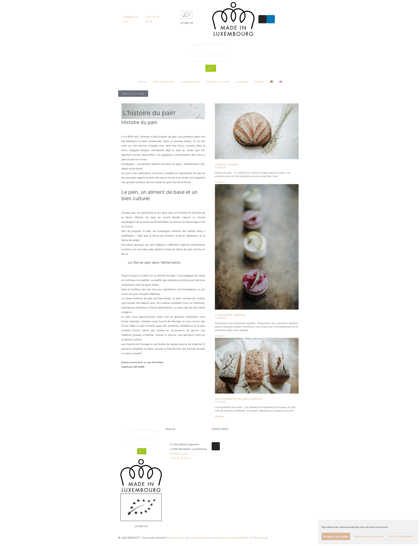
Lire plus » (220, 182)
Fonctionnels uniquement (369, 536)
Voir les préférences (401, 536)
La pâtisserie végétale (230, 314)
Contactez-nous (177, 537)
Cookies (261, 537)
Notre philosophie (163, 81)
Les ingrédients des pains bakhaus (238, 398)
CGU (251, 537)
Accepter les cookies (335, 536)
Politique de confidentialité (231, 537)
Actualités (242, 81)
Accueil (142, 81)
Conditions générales (200, 537)
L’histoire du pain (226, 164)
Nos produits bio (190, 81)
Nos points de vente (218, 81)
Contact (258, 81)
